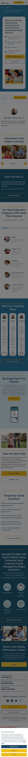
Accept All (13, 754)
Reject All (14, 750)
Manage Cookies (14, 746)
